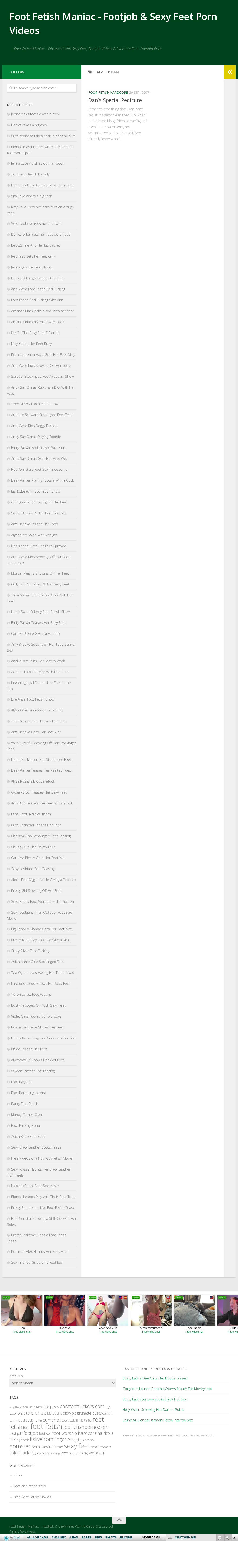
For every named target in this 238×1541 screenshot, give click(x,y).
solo (13, 1452)
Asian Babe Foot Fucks (28, 1136)
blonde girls (54, 1413)
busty (97, 1413)
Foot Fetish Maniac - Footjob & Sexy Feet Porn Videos (113, 23)
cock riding (34, 1420)
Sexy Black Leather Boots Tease (36, 1147)
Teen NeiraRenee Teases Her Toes (38, 721)
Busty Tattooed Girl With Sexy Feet (38, 1005)
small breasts (101, 1447)
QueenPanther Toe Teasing (33, 1070)
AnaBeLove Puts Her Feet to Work (38, 660)
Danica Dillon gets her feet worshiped (41, 234)
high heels (23, 1440)
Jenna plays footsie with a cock (35, 114)
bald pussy (51, 1407)
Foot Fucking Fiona (25, 1125)
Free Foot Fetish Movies (32, 1497)
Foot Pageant (21, 1081)
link (234, 1468)
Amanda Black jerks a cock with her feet (42, 310)
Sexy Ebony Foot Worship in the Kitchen (42, 901)
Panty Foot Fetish (24, 1103)
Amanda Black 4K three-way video (37, 321)
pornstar (20, 1446)
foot (26, 1427)
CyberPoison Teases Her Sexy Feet (39, 792)
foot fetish (46, 1426)
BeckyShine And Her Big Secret (35, 245)
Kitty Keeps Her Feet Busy (31, 343)
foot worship (64, 1433)
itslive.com (41, 1439)
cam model (17, 1420)
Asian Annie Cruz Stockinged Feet (37, 961)
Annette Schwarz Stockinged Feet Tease (43, 414)
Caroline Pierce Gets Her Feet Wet (38, 857)
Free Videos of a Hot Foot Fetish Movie (41, 1158)
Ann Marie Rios (32, 1407)
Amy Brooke (15, 1407)
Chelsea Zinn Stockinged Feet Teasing (41, 835)
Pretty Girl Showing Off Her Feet (36, 890)
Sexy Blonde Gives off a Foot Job (36, 1262)
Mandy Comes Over (27, 1114)
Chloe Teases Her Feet (29, 1049)
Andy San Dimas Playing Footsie (36, 436)
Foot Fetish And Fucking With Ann (37, 300)
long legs (77, 1440)
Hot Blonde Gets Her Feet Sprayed (38, 545)
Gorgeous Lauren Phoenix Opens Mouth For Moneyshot (167, 1388)
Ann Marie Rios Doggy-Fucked (34, 425)
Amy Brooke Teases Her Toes (34, 524)
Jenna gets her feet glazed (32, 267)
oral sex (89, 1440)
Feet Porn (210, 1435)
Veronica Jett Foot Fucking (31, 994)
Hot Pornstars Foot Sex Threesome (39, 469)
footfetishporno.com (86, 1426)
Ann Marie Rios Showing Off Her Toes (40, 365)
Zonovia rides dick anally (30, 174)
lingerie (62, 1439)
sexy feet (77, 1445)
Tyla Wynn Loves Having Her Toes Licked (42, 972)
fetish (15, 1426)
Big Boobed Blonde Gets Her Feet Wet (41, 928)
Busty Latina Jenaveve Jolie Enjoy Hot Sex (154, 1399)
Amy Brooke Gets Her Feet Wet (36, 732)
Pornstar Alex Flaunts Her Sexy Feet (39, 1251)
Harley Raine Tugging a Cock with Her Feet (43, 1038)
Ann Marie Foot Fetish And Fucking (38, 289)
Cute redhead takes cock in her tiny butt (43, 135)
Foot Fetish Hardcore (108, 92)
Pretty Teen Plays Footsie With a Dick (40, 939)
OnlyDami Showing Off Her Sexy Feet (40, 584)
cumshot (52, 1420)
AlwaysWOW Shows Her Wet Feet (37, 1060)
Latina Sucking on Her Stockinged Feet (41, 759)
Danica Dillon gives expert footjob (37, 278)
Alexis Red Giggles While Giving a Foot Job (43, 879)
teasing (55, 1453)
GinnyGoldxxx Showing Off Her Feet (39, 502)
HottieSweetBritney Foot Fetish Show (40, 611)
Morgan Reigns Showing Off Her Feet (40, 573)
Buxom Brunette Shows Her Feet (37, 1027)
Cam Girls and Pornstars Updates (154, 1368)
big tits (23, 1413)
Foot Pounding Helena (28, 1092)
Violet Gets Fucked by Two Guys (36, 1016)
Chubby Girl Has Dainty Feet (33, 846)
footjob (30, 1433)
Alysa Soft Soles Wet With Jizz (34, 534)
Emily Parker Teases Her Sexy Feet (38, 622)
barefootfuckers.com (82, 1406)
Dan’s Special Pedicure (115, 99)
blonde (38, 1412)
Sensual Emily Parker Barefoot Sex (38, 513)
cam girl (107, 1413)
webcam (97, 1453)
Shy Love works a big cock (31, 196)
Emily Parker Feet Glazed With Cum (38, 447)
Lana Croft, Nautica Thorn (31, 814)
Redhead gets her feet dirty (33, 256)
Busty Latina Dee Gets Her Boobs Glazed (154, 1378)
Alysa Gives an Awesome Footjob (37, 710)
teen (64, 1452)
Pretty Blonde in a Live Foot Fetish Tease (43, 1207)
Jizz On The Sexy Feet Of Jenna (35, 332)
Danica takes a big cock (29, 124)
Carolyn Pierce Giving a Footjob (35, 633)
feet (98, 1419)
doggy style (68, 1420)
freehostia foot (129, 1435)
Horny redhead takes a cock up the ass (42, 185)
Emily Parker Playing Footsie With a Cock (42, 480)
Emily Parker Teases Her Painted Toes (41, 770)
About (18, 1475)
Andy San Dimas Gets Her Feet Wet (39, 458)
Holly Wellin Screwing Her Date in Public (153, 1409)
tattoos (44, 1453)
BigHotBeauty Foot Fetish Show (35, 491)
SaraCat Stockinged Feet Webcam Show (42, 376)
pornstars (40, 1446)
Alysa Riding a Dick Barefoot (32, 781)
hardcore (87, 1433)
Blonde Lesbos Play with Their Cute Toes (43, 1196)
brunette (84, 1413)
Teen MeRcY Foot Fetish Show (34, 403)
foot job (16, 1433)
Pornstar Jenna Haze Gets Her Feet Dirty (43, 354)
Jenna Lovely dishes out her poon (37, 163)
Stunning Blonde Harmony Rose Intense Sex (157, 1420)
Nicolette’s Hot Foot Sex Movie (35, 1185)
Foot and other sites (29, 1486)
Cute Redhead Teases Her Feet (36, 825)
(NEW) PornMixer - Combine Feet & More (155, 1435)
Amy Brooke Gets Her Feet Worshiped (41, 803)
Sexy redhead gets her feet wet (36, 223)
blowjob (69, 1413)
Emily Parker (84, 1420)
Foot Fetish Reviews (195, 1435)
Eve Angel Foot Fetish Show (32, 699)
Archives (16, 1375)
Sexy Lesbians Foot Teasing (32, 868)
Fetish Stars (180, 1435)
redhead (56, 1446)
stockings (28, 1452)
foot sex (45, 1433)
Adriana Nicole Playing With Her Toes (40, 671)
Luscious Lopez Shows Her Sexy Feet (40, 983)
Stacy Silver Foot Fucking (30, 950)
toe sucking (78, 1452)
